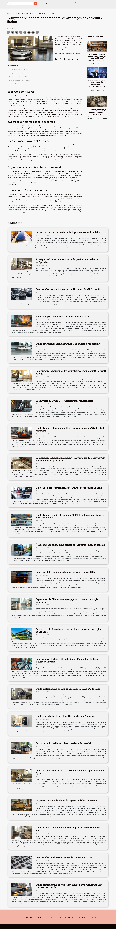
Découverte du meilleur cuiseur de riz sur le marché (63, 743)
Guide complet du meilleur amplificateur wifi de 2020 (64, 316)
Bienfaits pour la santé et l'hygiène (18, 76)
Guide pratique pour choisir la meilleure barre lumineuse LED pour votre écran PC (69, 886)
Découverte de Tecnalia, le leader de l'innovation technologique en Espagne (69, 630)
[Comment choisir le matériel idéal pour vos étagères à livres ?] (97, 46)
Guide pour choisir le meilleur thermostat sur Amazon (65, 716)
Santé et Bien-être (73, 4)
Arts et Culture (45, 4)
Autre (102, 4)
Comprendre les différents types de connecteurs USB (64, 857)
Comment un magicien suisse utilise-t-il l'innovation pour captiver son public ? (97, 83)
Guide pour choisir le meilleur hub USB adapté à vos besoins (68, 343)
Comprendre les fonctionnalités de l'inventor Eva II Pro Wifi (68, 289)
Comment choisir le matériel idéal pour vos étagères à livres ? (97, 56)
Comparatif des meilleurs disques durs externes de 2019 (65, 572)
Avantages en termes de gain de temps (19, 73)
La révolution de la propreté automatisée (20, 69)
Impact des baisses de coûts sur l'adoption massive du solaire (68, 232)
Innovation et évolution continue (17, 84)
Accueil (9, 13)
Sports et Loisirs (59, 4)
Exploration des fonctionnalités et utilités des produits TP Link (69, 487)
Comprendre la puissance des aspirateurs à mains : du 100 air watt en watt (71, 372)
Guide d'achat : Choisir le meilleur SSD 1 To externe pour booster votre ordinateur (70, 516)
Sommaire (14, 65)
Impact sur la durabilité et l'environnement (20, 80)
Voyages (87, 4)
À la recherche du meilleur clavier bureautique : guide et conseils (70, 545)
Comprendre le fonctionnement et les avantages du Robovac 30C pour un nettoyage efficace (70, 459)
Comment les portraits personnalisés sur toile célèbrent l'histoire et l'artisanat (97, 111)
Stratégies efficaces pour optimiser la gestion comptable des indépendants (68, 260)
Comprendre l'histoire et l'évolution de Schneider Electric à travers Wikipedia (67, 660)
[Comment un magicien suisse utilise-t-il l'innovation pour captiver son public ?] (97, 72)
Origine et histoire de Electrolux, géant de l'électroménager (67, 800)
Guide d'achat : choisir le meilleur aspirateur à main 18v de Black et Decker (70, 429)
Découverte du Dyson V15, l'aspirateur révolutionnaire (64, 400)
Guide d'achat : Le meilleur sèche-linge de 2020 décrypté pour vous (68, 829)
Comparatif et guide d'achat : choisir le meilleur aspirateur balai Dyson (70, 772)
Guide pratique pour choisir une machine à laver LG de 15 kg (68, 689)
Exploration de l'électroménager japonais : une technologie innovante (67, 600)
